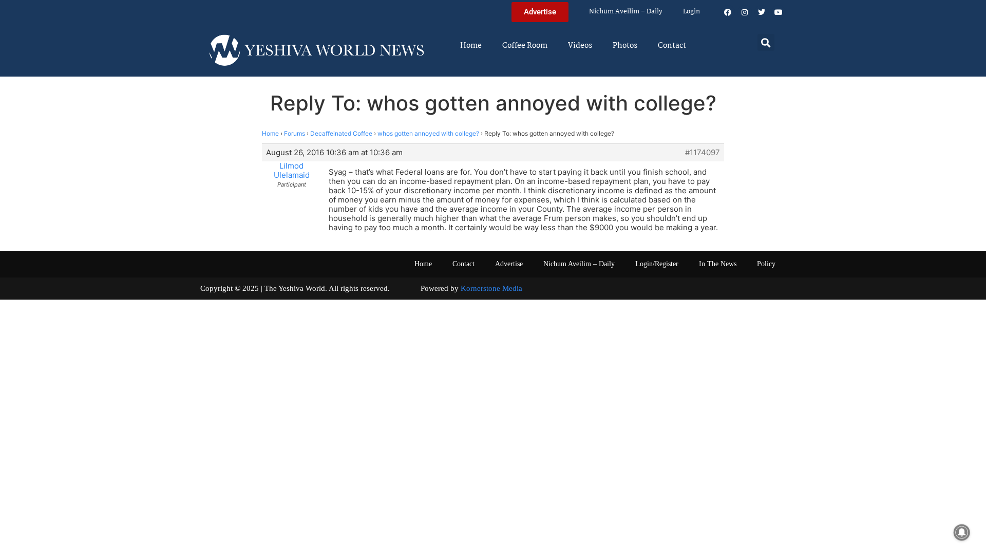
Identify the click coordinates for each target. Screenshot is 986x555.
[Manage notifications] (962, 532)
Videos (580, 46)
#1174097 (702, 152)
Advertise (509, 264)
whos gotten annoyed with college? (428, 133)
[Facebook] (727, 12)
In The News (717, 264)
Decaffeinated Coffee (341, 133)
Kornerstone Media (491, 288)
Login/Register (656, 264)
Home (471, 46)
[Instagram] (744, 12)
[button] (765, 42)
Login (691, 11)
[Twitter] (761, 12)
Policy (766, 264)
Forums (294, 133)
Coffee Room (524, 46)
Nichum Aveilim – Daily (625, 11)
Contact (672, 46)
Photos (625, 46)
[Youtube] (778, 12)
